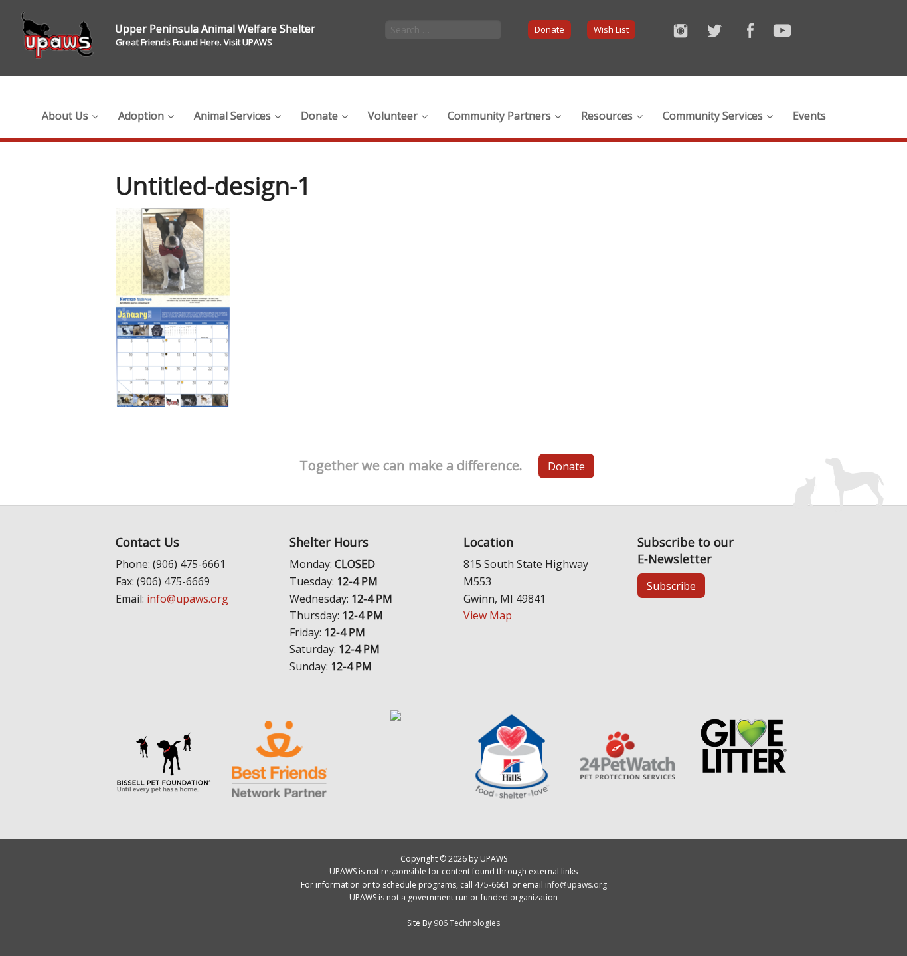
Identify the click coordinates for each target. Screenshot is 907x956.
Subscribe (671, 586)
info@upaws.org (187, 598)
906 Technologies (467, 923)
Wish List (611, 29)
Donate (549, 29)
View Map (487, 615)
